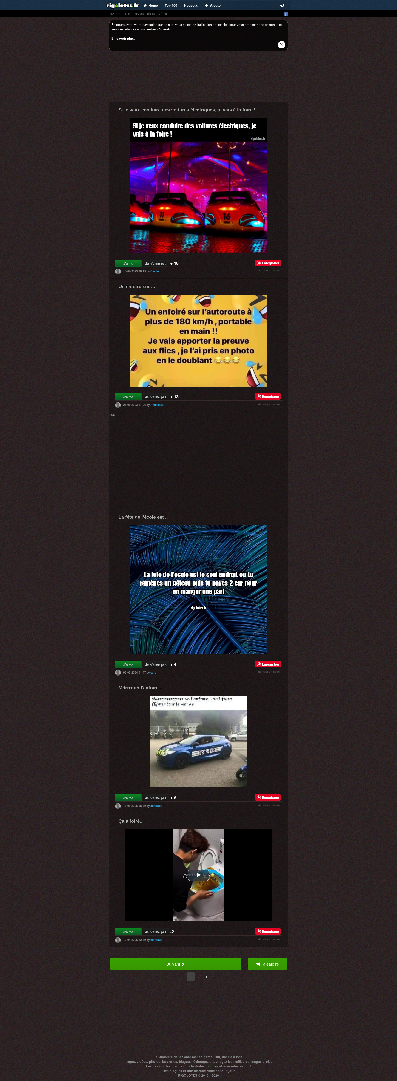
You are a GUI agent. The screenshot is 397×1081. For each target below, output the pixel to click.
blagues (115, 14)
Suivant (173, 964)
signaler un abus (269, 270)
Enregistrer (270, 263)
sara (153, 672)
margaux (156, 939)
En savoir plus (122, 38)
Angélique (157, 404)
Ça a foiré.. (130, 821)
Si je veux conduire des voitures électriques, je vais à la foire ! (187, 109)
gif (127, 14)
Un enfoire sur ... (137, 286)
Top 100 (171, 5)
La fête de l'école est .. (143, 517)
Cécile (154, 271)
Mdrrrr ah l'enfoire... (141, 687)
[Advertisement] (198, 78)
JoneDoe (156, 805)
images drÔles (144, 14)
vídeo (163, 14)
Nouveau (191, 5)
